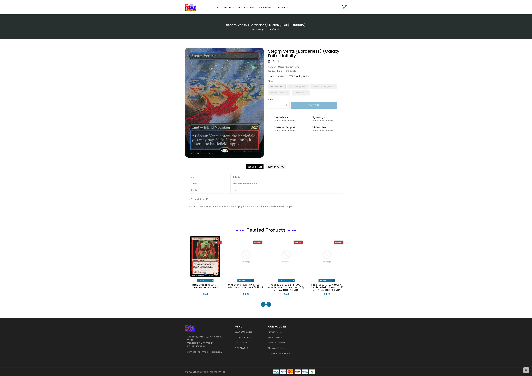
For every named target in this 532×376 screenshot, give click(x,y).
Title (270, 81)
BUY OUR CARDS (243, 337)
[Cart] (344, 7)
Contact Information (279, 353)
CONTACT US (241, 348)
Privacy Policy (275, 331)
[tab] (255, 166)
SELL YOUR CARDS (244, 331)
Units (270, 99)
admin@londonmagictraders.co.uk (204, 351)
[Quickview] (189, 295)
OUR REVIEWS (241, 342)
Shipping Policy (275, 348)
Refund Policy (275, 337)
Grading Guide (302, 76)
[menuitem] (225, 7)
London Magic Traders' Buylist (266, 29)
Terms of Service (277, 342)
